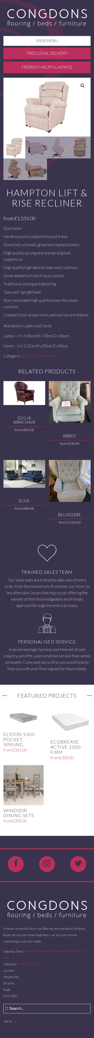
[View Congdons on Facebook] (16, 864)
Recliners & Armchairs (39, 356)
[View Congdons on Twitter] (78, 864)
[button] (82, 86)
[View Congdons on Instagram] (47, 864)
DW (15, 1021)
